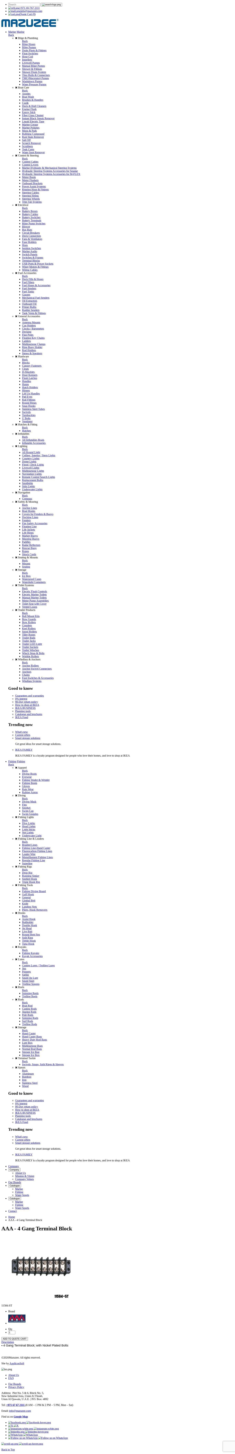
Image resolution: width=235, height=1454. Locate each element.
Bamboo (26, 1076)
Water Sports (22, 1195)
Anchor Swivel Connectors (37, 668)
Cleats (25, 368)
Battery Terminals (31, 220)
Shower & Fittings (32, 68)
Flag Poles (27, 334)
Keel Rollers (29, 628)
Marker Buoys (30, 535)
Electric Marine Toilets (34, 594)
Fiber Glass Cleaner (33, 115)
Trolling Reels (29, 996)
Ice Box (26, 575)
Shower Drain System (34, 72)
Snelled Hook (29, 878)
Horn (25, 245)
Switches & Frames (32, 257)
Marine (12, 31)
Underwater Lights (32, 489)
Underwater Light (31, 835)
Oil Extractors (29, 300)
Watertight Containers (34, 582)
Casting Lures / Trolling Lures (38, 965)
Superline (27, 863)
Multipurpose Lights (33, 470)
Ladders (26, 341)
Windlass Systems (31, 681)
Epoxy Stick (28, 112)
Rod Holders (29, 350)
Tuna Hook (28, 943)
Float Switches (30, 53)
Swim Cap (28, 810)
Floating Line (29, 526)
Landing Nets (29, 906)
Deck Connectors (31, 235)
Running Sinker (30, 875)
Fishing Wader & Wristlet (36, 780)
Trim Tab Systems (32, 201)
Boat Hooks (28, 511)
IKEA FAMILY (24, 749)
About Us (20, 1172)
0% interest (21, 698)
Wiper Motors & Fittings (35, 266)
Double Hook (29, 925)
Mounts (26, 563)
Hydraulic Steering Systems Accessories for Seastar (50, 171)
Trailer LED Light (32, 644)
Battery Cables (30, 214)
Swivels (26, 412)
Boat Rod (27, 1005)
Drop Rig (27, 872)
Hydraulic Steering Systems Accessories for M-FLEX (51, 174)
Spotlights (27, 483)
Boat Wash (28, 96)
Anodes (26, 93)
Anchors (26, 671)
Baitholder (27, 922)
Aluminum (28, 1073)
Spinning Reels (30, 993)
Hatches (26, 430)
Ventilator (27, 421)
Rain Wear (28, 789)
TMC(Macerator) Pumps (35, 78)
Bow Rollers (29, 622)
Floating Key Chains (33, 337)
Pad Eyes (27, 396)
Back (11, 34)
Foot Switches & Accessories (38, 678)
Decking (26, 331)
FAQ (11, 1378)
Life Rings (28, 532)
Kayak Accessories (32, 956)
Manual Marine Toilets (34, 597)
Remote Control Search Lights (38, 477)
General (26, 897)
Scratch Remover (31, 143)
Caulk (25, 103)
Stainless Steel (30, 1082)
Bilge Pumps (29, 47)
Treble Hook (29, 940)
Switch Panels (29, 254)
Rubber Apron (30, 792)
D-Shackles (28, 371)
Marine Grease (30, 124)
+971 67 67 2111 (15, 1405)
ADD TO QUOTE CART (14, 1339)
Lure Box (27, 1042)
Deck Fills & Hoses (32, 279)
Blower (26, 226)
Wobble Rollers (30, 656)
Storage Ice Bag (30, 1052)
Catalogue (15, 1185)
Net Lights (28, 832)
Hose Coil (27, 56)
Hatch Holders (30, 387)
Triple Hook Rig (31, 882)
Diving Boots (29, 773)
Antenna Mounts (31, 322)
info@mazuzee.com (31, 11)
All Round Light (31, 452)
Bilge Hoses (28, 44)
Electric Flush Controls (34, 591)
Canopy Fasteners (31, 365)
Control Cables (30, 161)
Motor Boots (29, 177)
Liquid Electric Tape (33, 121)
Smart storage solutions (27, 738)
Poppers (26, 971)
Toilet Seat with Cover (34, 603)
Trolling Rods (29, 1024)
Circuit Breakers (31, 232)
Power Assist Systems (34, 186)
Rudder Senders (30, 310)
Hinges (26, 390)
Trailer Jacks (29, 640)
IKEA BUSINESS (25, 708)
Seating (26, 566)
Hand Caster (29, 1033)
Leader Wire (28, 854)
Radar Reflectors (31, 545)
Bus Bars (27, 229)
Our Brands (14, 1182)
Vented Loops (29, 606)
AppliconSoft (16, 1363)
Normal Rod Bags (32, 1048)
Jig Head (27, 928)
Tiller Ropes (28, 634)
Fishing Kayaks (30, 953)
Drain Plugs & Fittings (34, 50)
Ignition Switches (31, 248)
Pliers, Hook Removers (34, 909)
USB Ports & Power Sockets (37, 263)
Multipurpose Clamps (33, 344)
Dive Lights (28, 823)
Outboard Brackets (32, 183)
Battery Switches (31, 217)
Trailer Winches (30, 650)
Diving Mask (29, 801)
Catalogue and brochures (28, 714)
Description (7, 1342)
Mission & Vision (24, 1176)
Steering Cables (30, 192)
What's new (21, 731)
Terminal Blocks (31, 260)
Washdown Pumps (32, 81)
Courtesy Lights (30, 458)
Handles (26, 381)
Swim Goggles (30, 814)
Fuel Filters (28, 282)
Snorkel (26, 807)
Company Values (24, 1179)
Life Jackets (28, 529)
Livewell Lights (30, 467)
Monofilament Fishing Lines (37, 857)
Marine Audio (29, 251)
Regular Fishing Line (33, 860)
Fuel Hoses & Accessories (36, 285)
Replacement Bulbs (32, 480)
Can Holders (29, 325)
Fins (24, 804)
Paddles (26, 541)
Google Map (21, 1416)
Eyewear (27, 776)
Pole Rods (27, 1014)
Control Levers (30, 164)
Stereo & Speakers (32, 353)
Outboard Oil (29, 303)
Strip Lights (28, 486)
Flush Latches (29, 378)
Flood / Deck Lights (33, 464)
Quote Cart (28, 14)
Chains (26, 674)
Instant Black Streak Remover (38, 118)
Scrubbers (27, 146)
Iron (24, 1079)
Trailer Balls (28, 637)
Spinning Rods (30, 1018)
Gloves (26, 786)
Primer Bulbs (29, 307)
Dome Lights (29, 461)
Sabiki (25, 974)
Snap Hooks (28, 405)
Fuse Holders (29, 242)
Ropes (25, 551)
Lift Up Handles (31, 393)
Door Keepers (29, 375)
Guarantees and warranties (29, 695)
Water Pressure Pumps (34, 84)
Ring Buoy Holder (32, 347)
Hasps (25, 384)
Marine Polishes (30, 127)
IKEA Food (21, 717)
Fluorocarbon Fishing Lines (37, 851)
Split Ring (27, 937)
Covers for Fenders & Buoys (37, 514)
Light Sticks (28, 829)
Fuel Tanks (28, 291)
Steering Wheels (31, 198)
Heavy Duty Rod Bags (34, 1039)
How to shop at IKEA (27, 704)
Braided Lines (29, 844)
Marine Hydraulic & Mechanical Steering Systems (49, 167)
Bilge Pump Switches (33, 223)
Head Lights (28, 826)
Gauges (26, 294)
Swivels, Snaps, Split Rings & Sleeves (43, 1064)
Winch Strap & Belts (33, 653)
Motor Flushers (30, 180)
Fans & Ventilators (32, 239)
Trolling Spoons (30, 984)
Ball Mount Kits (31, 616)
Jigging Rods (29, 1011)
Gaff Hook (28, 894)
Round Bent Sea (31, 934)
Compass (27, 498)
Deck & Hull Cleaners (34, 106)
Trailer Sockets (30, 647)
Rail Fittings (28, 399)
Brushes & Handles (32, 99)
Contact (12, 1211)
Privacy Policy (16, 1387)
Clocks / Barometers (33, 328)
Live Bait (27, 931)
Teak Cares (28, 149)
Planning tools (23, 711)
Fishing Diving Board (34, 891)
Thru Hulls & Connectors (36, 75)
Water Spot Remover (33, 152)
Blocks (26, 362)
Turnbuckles (28, 415)
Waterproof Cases (31, 579)
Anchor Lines (29, 507)
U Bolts (26, 418)
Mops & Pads (29, 130)
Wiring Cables (30, 269)
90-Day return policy (26, 701)
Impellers (27, 59)
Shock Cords (29, 554)
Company (13, 1166)
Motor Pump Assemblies (35, 600)
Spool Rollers (29, 631)
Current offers (22, 735)
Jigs (24, 968)
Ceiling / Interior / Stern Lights (38, 455)
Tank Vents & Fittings (34, 313)
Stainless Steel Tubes (33, 409)
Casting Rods (29, 1008)
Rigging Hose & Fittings (35, 189)
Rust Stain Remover (33, 137)
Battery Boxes (30, 211)
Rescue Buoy (29, 548)
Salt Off (26, 140)
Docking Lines (30, 517)
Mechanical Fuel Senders (35, 297)
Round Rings (29, 402)
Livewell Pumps (31, 62)
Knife (25, 903)
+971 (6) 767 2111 (30, 8)
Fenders (26, 520)
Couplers (27, 625)
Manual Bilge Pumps (33, 65)
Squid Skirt (28, 980)
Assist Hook (28, 919)
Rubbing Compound (33, 133)
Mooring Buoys (30, 538)
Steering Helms (30, 195)
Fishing (12, 761)
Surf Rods (27, 1021)
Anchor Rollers (30, 665)
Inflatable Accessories (34, 443)
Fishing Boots (29, 783)
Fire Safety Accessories (34, 523)
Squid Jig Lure (30, 977)
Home (11, 1216)
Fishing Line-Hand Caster (36, 848)
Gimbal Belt (28, 900)
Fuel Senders (29, 288)
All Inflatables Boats (33, 439)
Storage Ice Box (31, 1055)
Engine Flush (29, 109)
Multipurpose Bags (32, 1045)
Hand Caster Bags (32, 1036)
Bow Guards (29, 619)
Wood (25, 1086)
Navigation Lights (32, 473)
